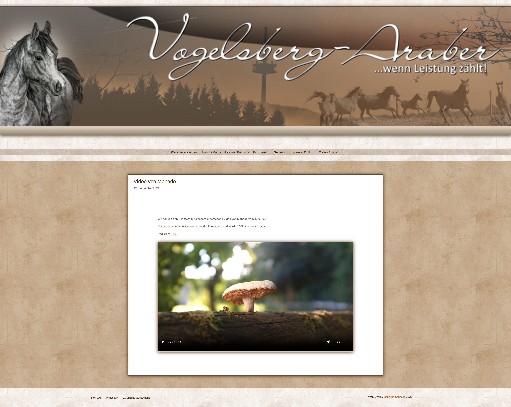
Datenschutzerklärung (136, 397)
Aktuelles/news (211, 152)
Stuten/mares (261, 152)
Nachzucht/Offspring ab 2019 (292, 152)
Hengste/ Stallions (237, 152)
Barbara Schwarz (394, 396)
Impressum (112, 397)
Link (173, 233)
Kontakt (96, 397)
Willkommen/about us (184, 152)
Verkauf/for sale (329, 152)
